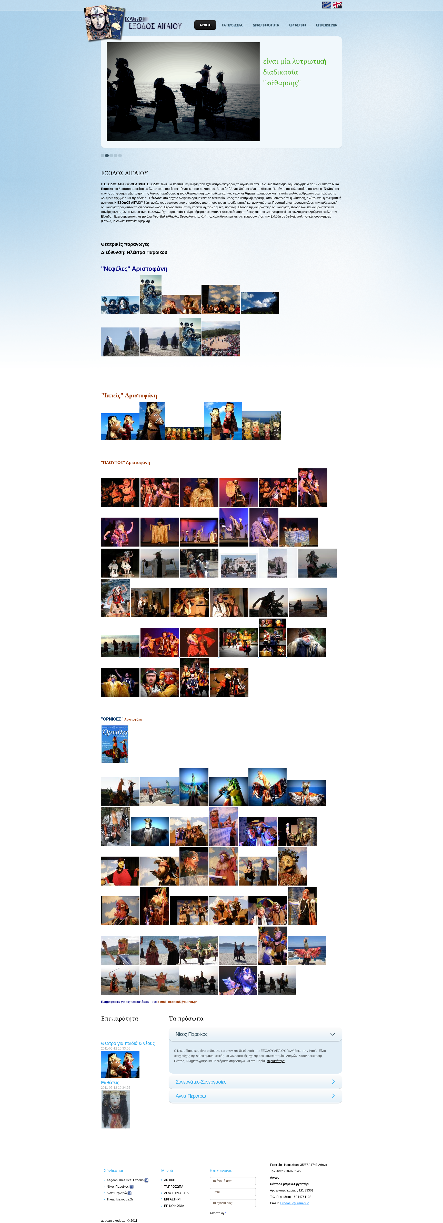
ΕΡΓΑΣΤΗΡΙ (297, 25)
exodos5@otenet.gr (294, 1203)
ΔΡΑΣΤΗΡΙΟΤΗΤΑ (266, 25)
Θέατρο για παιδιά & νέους (128, 1029)
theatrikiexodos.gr (120, 1199)
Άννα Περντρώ (191, 1096)
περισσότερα (276, 1061)
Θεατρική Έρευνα (120, 1119)
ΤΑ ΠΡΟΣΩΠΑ (232, 25)
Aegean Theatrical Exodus (125, 1180)
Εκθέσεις (110, 1068)
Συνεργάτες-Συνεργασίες (201, 1082)
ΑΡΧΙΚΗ (205, 25)
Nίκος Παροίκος (191, 1034)
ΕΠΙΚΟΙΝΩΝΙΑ (326, 25)
